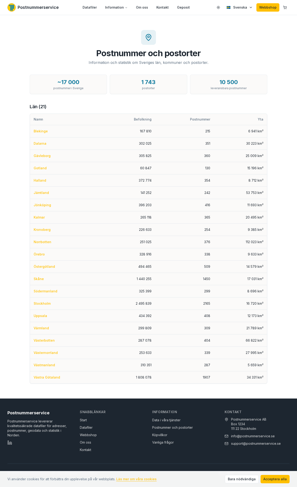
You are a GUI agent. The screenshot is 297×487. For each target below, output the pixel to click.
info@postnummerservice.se (253, 436)
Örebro (39, 254)
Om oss (142, 7)
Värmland (41, 328)
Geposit (183, 7)
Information (114, 7)
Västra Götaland (47, 377)
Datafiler (90, 7)
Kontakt (162, 7)
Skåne (39, 279)
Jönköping (42, 205)
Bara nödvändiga (242, 479)
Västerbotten (44, 340)
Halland (40, 180)
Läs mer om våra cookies (136, 479)
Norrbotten (42, 242)
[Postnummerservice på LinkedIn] (9, 442)
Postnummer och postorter (172, 427)
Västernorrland (46, 353)
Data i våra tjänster (166, 420)
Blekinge (41, 131)
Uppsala (40, 316)
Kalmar (39, 217)
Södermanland (45, 291)
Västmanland (44, 365)
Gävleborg (42, 156)
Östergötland (44, 266)
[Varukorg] (285, 7)
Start (83, 420)
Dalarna (40, 143)
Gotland (40, 168)
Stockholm (42, 303)
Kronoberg (42, 230)
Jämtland (41, 193)
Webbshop (268, 7)
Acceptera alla (275, 479)
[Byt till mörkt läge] (218, 7)
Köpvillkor (159, 435)
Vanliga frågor (163, 442)
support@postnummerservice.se (256, 443)
